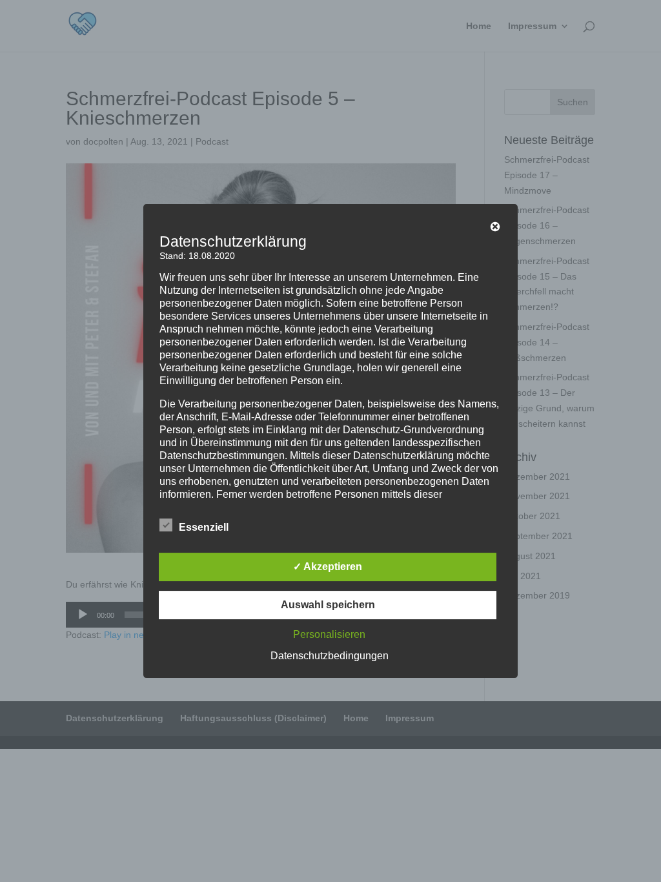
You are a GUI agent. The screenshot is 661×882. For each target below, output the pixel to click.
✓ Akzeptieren (327, 566)
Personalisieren (329, 634)
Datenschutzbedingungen (329, 655)
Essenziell (204, 527)
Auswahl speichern (328, 604)
